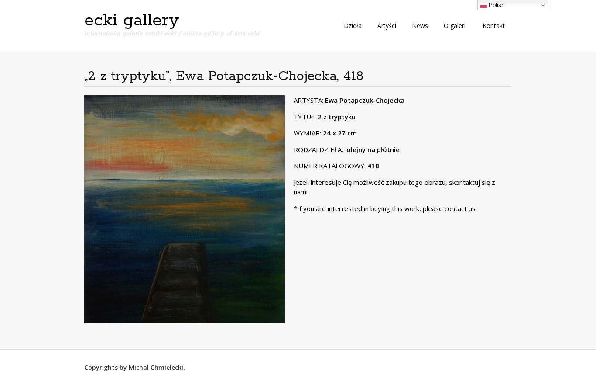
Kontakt (494, 25)
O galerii (455, 25)
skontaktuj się (468, 182)
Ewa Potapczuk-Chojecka (364, 100)
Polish (495, 5)
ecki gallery (131, 20)
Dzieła (353, 25)
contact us (460, 208)
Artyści (386, 25)
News (420, 25)
